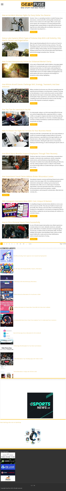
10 (17, 244)
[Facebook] (32, 485)
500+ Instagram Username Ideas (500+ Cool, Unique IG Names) (27, 201)
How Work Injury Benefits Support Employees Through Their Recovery (29, 154)
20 (20, 244)
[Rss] (31, 485)
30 (23, 244)
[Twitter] (34, 485)
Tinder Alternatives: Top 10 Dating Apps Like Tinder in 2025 (28, 358)
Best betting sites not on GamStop (10, 422)
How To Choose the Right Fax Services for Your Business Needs (26, 131)
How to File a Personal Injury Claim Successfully (21, 222)
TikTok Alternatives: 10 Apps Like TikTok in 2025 (25, 371)
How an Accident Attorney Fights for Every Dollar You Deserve (26, 15)
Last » (30, 244)
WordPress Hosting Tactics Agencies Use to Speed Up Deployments (30, 256)
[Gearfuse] (33, 5)
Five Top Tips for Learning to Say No (16, 110)
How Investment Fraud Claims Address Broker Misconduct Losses (27, 176)
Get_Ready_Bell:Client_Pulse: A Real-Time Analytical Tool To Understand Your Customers (34, 320)
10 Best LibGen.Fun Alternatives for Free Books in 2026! (26, 294)
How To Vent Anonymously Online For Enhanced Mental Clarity (26, 62)
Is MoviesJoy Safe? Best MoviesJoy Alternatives (25, 281)
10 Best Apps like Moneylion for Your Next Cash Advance (27, 346)
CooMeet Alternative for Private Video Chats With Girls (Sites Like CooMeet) (31, 307)
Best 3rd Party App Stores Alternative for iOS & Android (27, 333)
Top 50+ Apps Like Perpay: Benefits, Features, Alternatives (27, 268)
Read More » (33, 32)
